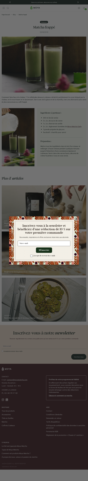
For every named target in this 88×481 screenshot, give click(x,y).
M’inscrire (44, 250)
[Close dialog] (76, 219)
